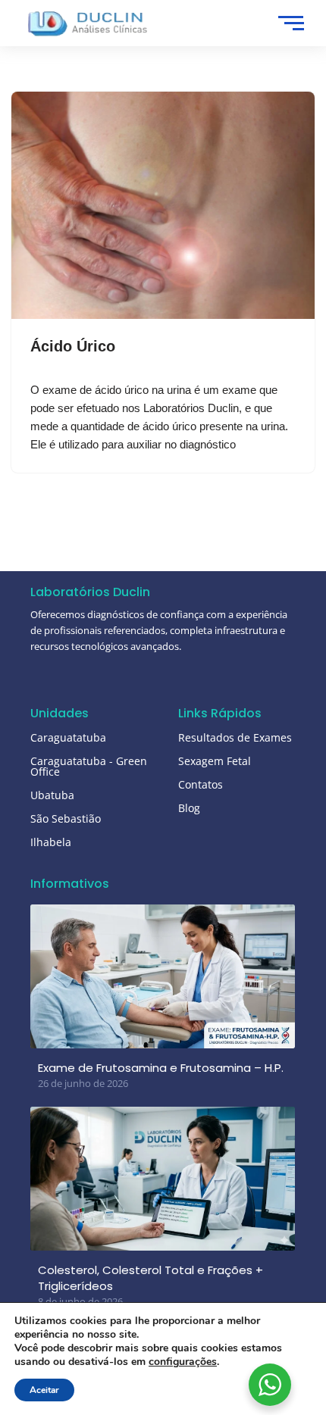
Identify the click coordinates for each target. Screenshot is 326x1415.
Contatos (200, 784)
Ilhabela (50, 842)
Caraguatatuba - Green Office (88, 766)
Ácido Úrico (72, 346)
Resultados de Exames (235, 737)
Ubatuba (52, 795)
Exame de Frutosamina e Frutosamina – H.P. (161, 1068)
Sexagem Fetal (214, 761)
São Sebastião (65, 818)
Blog (189, 808)
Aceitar (44, 1390)
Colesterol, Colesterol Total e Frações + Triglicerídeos (150, 1278)
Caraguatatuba (68, 737)
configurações (183, 1362)
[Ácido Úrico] (163, 205)
